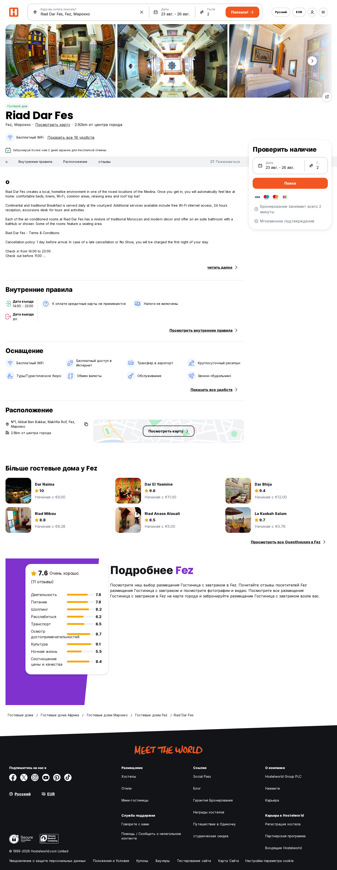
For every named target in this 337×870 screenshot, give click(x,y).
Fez (9, 124)
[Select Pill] (312, 12)
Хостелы (129, 776)
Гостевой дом (17, 106)
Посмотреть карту (52, 124)
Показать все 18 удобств (70, 137)
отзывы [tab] (104, 162)
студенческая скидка (210, 836)
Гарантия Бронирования (213, 800)
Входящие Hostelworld (283, 848)
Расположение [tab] (75, 162)
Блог (197, 788)
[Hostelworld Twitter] (24, 777)
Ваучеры (163, 861)
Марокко (22, 124)
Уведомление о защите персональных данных (47, 861)
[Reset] (141, 12)
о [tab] (7, 162)
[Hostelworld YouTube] (46, 777)
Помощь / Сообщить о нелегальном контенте (151, 836)
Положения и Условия (111, 861)
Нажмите (272, 788)
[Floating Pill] (312, 61)
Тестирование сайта (194, 861)
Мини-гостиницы (135, 800)
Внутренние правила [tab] (35, 162)
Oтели (127, 788)
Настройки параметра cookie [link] (269, 861)
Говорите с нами (135, 824)
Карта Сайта (228, 861)
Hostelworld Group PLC (283, 776)
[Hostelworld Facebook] (13, 777)
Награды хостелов (208, 812)
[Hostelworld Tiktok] (68, 777)
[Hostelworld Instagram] (35, 777)
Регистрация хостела (283, 824)
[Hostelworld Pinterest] (57, 777)
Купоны (142, 861)
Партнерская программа (285, 836)
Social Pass (202, 776)
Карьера (272, 800)
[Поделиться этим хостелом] (326, 96)
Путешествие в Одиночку (214, 824)
